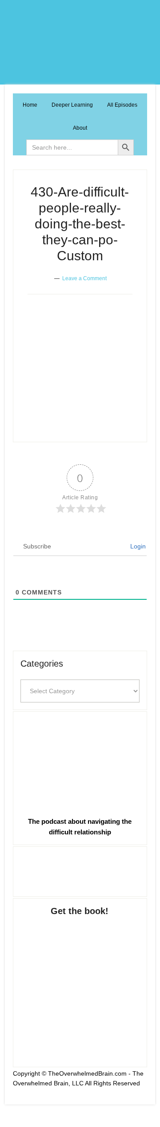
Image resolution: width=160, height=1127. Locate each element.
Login (137, 546)
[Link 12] (80, 410)
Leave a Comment (84, 278)
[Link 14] (80, 762)
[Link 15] (80, 870)
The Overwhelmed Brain (80, 42)
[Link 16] (80, 982)
